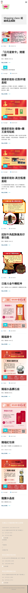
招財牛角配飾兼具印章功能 (13, 236)
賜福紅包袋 (7, 442)
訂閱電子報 (5, 550)
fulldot (5, 46)
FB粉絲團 (5, 538)
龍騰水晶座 (7, 498)
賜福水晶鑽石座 (10, 389)
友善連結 (4, 540)
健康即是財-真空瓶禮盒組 (13, 179)
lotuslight (5, 73)
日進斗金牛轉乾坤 (11, 283)
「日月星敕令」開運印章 (13, 53)
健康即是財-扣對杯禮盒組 (13, 81)
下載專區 (4, 545)
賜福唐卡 (6, 337)
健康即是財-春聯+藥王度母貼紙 (12, 130)
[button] (26, 2)
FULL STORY (4, 62)
